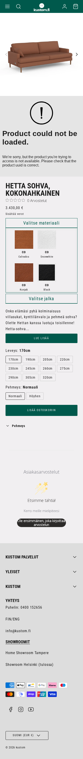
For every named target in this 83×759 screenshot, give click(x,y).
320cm (48, 377)
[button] (7, 6)
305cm (31, 377)
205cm (48, 359)
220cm (65, 359)
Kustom (13, 586)
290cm (13, 377)
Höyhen (34, 396)
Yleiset (13, 571)
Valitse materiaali (41, 223)
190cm (31, 359)
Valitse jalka (41, 298)
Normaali (15, 396)
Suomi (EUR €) (23, 735)
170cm (13, 359)
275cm (65, 368)
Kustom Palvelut (22, 556)
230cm (13, 368)
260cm (48, 368)
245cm (31, 368)
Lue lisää (41, 338)
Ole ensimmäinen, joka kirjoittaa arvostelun (41, 523)
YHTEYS (12, 600)
